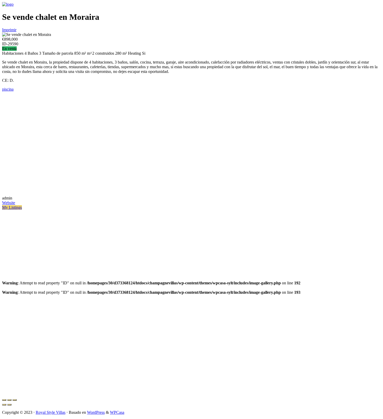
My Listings (12, 207)
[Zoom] (15, 400)
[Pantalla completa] (9, 400)
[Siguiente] (9, 404)
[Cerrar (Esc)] (4, 400)
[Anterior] (4, 404)
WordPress (96, 412)
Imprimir (9, 30)
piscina (8, 89)
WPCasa (117, 412)
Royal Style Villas (50, 412)
